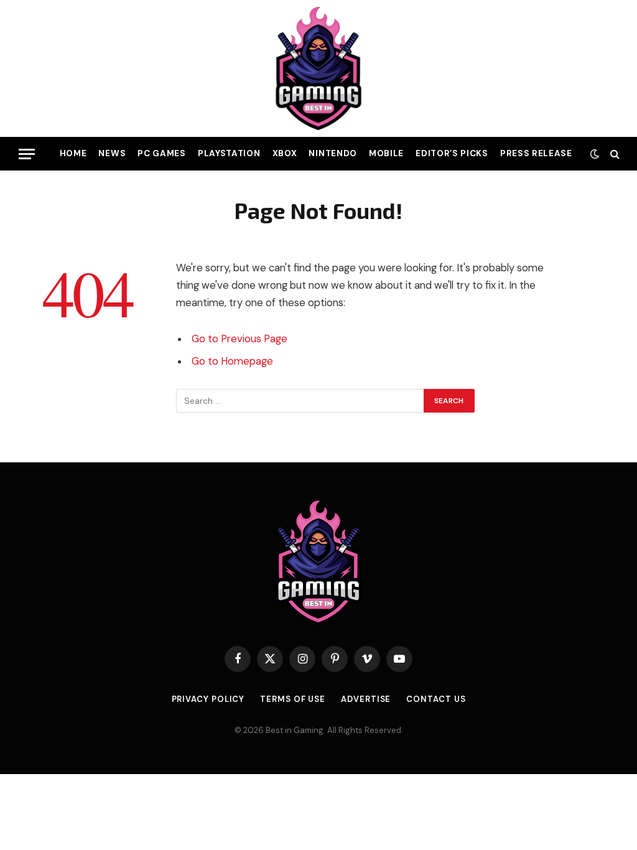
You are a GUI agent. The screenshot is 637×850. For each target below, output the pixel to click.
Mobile (386, 153)
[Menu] (27, 154)
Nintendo (332, 153)
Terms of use (292, 699)
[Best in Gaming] (318, 68)
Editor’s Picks (452, 153)
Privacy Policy (208, 699)
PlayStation (229, 153)
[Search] (614, 154)
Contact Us (435, 699)
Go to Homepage (232, 361)
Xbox (284, 153)
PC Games (161, 153)
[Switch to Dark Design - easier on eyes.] (594, 154)
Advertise (366, 699)
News (112, 153)
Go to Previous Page (239, 338)
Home (73, 153)
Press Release (536, 153)
